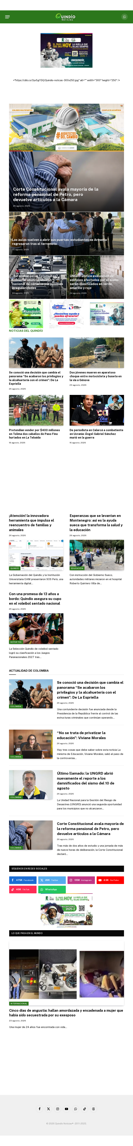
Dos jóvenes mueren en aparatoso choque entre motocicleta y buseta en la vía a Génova (96, 376)
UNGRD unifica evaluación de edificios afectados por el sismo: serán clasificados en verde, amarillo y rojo (94, 282)
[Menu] (7, 17)
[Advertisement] (66, 478)
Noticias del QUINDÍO (26, 330)
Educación (77, 568)
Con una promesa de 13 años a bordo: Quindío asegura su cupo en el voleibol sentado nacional (35, 598)
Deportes (16, 642)
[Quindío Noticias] (66, 16)
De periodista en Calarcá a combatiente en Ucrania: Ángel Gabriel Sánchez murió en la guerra (96, 433)
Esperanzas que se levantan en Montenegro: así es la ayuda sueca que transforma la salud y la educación (96, 523)
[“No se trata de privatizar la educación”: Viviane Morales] (31, 744)
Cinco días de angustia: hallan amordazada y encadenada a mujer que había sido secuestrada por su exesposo (66, 1012)
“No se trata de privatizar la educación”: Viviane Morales (81, 735)
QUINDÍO (14, 568)
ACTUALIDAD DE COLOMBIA (29, 670)
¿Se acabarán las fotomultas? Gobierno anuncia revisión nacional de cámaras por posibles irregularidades (37, 282)
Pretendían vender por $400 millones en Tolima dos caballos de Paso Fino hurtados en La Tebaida (34, 433)
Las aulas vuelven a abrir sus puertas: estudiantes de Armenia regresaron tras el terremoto (59, 242)
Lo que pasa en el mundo (27, 933)
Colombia (15, 706)
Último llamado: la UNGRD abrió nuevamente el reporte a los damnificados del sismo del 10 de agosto (85, 780)
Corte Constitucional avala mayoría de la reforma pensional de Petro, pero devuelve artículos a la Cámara (55, 194)
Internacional (19, 1004)
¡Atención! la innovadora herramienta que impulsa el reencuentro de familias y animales (31, 523)
